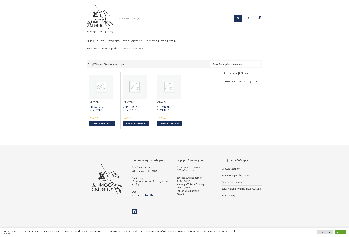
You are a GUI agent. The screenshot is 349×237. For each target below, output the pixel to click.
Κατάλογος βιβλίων (109, 48)
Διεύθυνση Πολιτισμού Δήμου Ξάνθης (241, 188)
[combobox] (242, 81)
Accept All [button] (340, 232)
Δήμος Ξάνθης (229, 195)
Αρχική (90, 40)
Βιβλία (100, 40)
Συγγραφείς (114, 40)
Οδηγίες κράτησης (132, 40)
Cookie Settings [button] (325, 232)
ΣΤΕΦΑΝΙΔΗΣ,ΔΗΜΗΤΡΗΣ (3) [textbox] (240, 81)
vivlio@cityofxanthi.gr (144, 195)
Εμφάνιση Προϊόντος (102, 123)
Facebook (134, 211)
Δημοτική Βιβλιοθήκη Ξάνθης (161, 40)
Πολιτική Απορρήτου (232, 182)
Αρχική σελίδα (93, 48)
